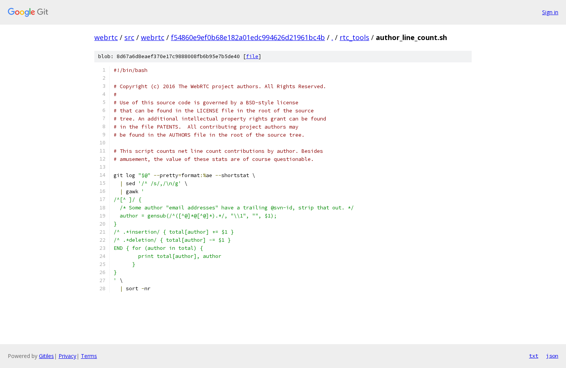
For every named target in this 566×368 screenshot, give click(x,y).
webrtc (106, 37)
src (129, 37)
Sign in (550, 12)
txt (533, 355)
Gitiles (46, 356)
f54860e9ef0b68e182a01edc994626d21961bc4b (248, 37)
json (552, 355)
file (252, 56)
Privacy (67, 356)
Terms (89, 356)
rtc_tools (354, 37)
